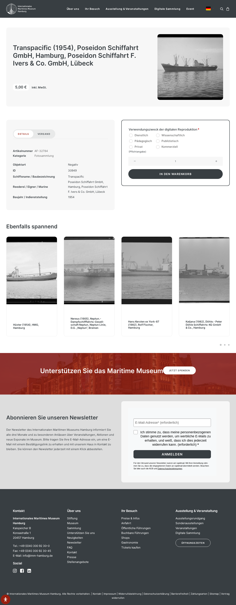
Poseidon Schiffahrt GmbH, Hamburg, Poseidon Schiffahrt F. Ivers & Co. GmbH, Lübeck (87, 186)
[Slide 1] (221, 345)
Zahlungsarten (199, 593)
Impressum (110, 593)
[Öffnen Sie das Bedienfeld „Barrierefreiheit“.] (5, 599)
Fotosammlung (44, 155)
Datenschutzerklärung (156, 593)
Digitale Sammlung (168, 8)
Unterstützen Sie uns (81, 533)
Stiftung (72, 518)
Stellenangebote (78, 562)
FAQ (69, 547)
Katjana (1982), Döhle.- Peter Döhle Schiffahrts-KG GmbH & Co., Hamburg (146, 324)
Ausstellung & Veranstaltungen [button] (127, 8)
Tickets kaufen (130, 547)
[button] (208, 8)
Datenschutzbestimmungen (170, 468)
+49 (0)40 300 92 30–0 (34, 546)
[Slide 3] (228, 345)
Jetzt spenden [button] (179, 370)
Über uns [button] (73, 8)
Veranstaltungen (186, 528)
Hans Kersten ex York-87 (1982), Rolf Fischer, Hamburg (86, 324)
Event (190, 8)
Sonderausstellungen (190, 523)
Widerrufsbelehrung (129, 593)
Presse (71, 557)
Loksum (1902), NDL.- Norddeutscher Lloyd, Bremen (203, 326)
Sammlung (74, 528)
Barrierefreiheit (180, 593)
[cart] (227, 9)
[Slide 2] (225, 345)
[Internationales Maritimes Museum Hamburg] (28, 8)
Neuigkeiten (75, 537)
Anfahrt (126, 523)
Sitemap (214, 593)
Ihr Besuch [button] (92, 8)
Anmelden (172, 454)
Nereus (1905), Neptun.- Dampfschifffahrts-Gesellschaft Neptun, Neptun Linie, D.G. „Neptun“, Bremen (31, 323)
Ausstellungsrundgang (190, 518)
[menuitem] (73, 9)
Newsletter (74, 542)
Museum (72, 523)
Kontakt (72, 552)
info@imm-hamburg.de (38, 555)
